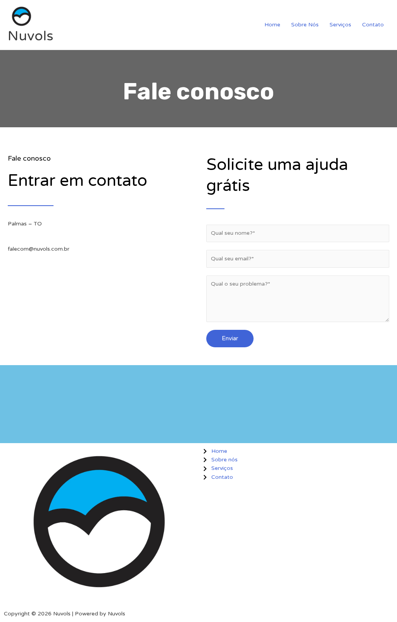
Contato (373, 24)
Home (272, 24)
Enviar (230, 338)
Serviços (340, 24)
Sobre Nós (305, 24)
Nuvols (31, 36)
